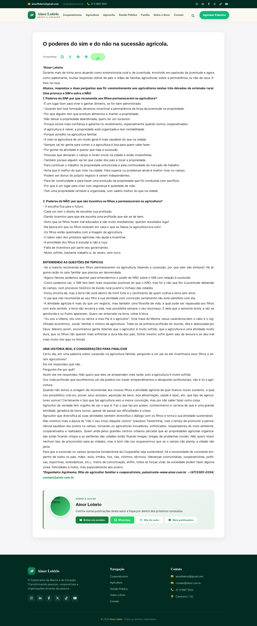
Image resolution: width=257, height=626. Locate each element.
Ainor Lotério (116, 619)
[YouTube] (226, 4)
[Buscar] (191, 15)
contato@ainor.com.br (73, 4)
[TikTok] (220, 4)
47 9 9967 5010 (99, 4)
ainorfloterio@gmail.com (189, 576)
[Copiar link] (98, 57)
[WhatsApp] (62, 57)
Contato (179, 15)
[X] (214, 4)
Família (145, 15)
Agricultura (92, 15)
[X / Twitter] (70, 57)
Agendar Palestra (214, 15)
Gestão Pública (128, 15)
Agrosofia (109, 15)
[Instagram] (196, 4)
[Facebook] (208, 4)
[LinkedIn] (202, 4)
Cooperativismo (72, 15)
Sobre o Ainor (162, 15)
